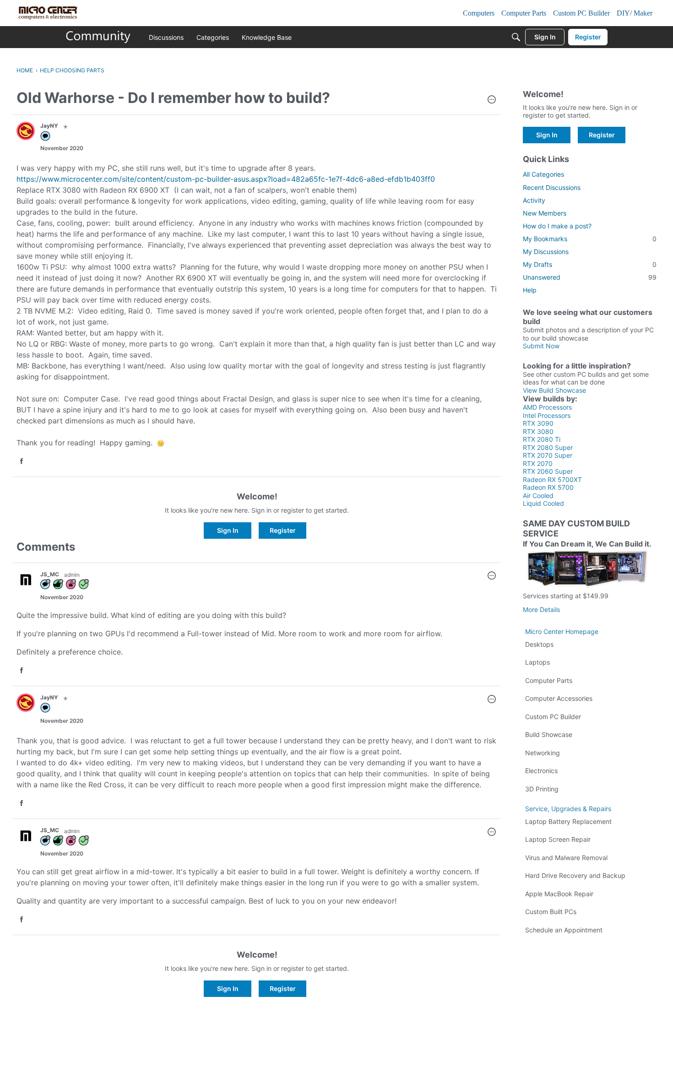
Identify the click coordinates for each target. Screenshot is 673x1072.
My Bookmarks (590, 239)
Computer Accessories (558, 698)
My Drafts (590, 264)
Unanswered (590, 277)
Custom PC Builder (553, 716)
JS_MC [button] (49, 574)
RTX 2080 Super (548, 447)
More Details (541, 609)
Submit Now (541, 346)
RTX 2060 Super (548, 471)
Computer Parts (548, 680)
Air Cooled (538, 495)
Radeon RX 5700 (548, 487)
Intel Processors (546, 415)
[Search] (516, 37)
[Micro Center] (98, 37)
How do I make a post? (557, 226)
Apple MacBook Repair (559, 894)
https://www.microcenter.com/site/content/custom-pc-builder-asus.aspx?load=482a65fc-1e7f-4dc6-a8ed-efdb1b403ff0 (225, 179)
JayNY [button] (49, 125)
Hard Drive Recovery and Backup (575, 875)
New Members (544, 213)
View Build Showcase (554, 390)
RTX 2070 (538, 463)
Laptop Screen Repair (558, 839)
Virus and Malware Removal (566, 857)
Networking (542, 753)
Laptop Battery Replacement (568, 821)
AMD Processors (547, 407)
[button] (491, 100)
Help (530, 290)
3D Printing (542, 789)
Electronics (541, 770)
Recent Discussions (552, 187)
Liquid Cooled (543, 503)
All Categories (543, 174)
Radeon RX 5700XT (552, 479)
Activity (534, 200)
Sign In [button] (228, 530)
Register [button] (283, 530)
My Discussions (546, 251)
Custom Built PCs (550, 911)
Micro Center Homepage (561, 631)
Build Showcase (548, 734)
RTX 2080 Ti (541, 439)
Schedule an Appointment (563, 930)
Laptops (537, 662)
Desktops (539, 644)
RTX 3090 (538, 423)
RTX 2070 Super (547, 455)
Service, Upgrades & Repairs (568, 808)
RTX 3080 (538, 431)
